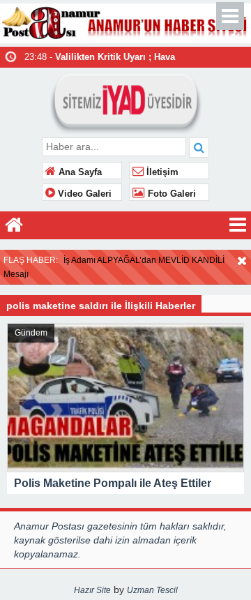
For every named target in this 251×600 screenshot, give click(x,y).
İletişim (161, 172)
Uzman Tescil (152, 590)
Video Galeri (83, 194)
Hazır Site (92, 590)
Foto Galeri (170, 194)
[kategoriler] (238, 225)
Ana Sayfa (79, 172)
